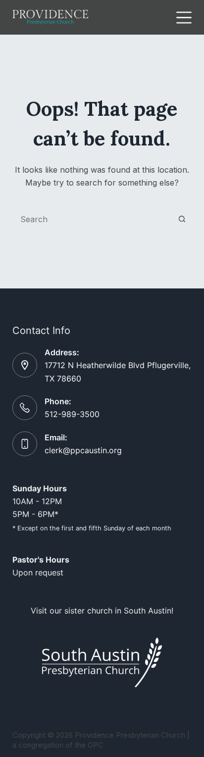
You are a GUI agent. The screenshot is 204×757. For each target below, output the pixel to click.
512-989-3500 (72, 414)
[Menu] (184, 17)
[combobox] (93, 219)
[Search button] (181, 219)
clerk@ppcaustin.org (83, 450)
